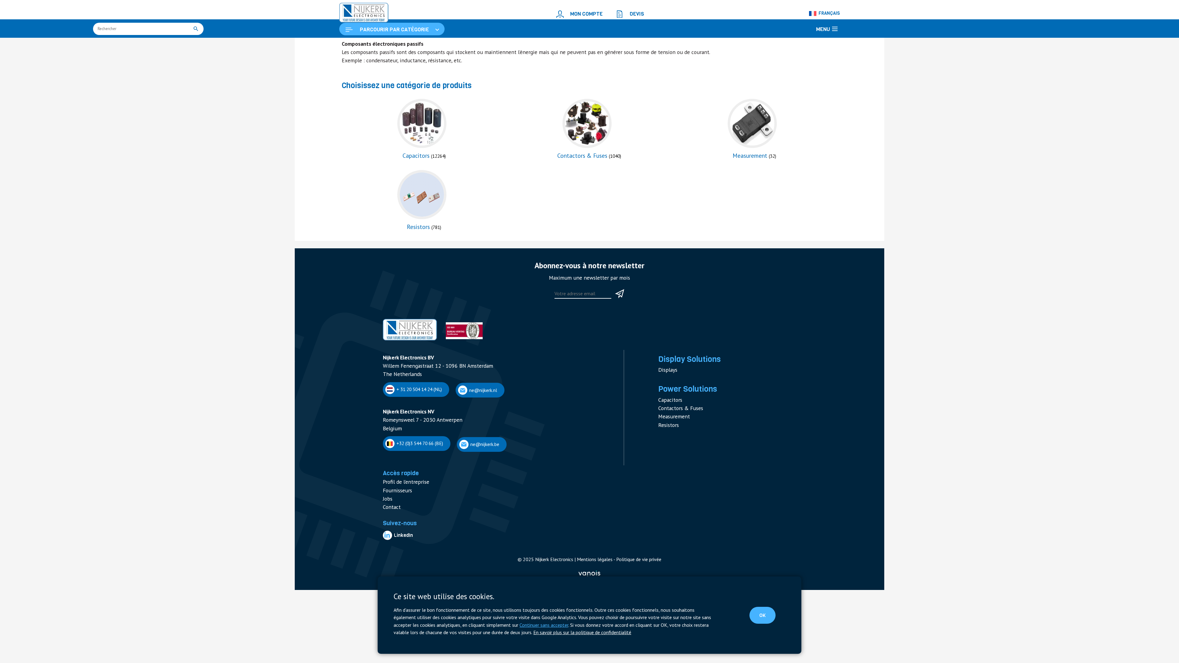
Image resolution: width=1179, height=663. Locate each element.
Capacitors (668, 418)
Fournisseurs (395, 502)
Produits (370, 45)
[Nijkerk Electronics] (357, 11)
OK (768, 617)
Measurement (671, 433)
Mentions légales (593, 566)
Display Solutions (685, 382)
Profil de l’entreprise (402, 495)
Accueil (349, 45)
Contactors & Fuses (677, 425)
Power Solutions (684, 409)
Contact (390, 516)
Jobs (387, 509)
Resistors (667, 440)
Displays (666, 391)
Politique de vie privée (631, 566)
